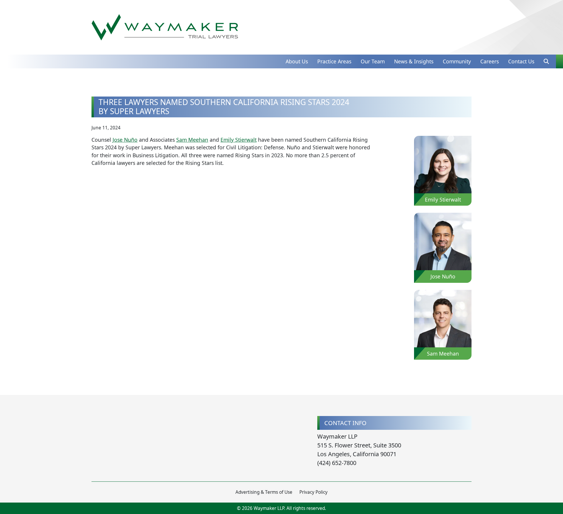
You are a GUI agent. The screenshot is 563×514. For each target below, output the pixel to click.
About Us (297, 61)
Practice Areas (334, 61)
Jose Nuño (125, 139)
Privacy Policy (313, 492)
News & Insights (413, 61)
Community (457, 61)
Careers (489, 61)
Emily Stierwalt (239, 139)
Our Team (373, 61)
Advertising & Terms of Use (263, 492)
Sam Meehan (192, 139)
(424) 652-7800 (336, 463)
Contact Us (521, 61)
